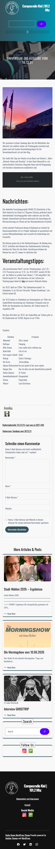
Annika (8, 408)
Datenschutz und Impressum (27, 798)
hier (23, 281)
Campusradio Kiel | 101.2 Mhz (36, 7)
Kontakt (27, 804)
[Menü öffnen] (27, 32)
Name (8, 486)
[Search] (44, 731)
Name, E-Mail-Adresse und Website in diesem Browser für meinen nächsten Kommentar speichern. (28, 521)
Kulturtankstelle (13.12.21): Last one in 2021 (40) (23, 425)
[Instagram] (24, 751)
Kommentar (10, 457)
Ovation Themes (12, 838)
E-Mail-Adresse (11, 497)
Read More (11, 613)
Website (8, 508)
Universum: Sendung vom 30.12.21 (17, 431)
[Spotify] (30, 751)
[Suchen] (41, 24)
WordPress (26, 838)
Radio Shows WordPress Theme (18, 835)
